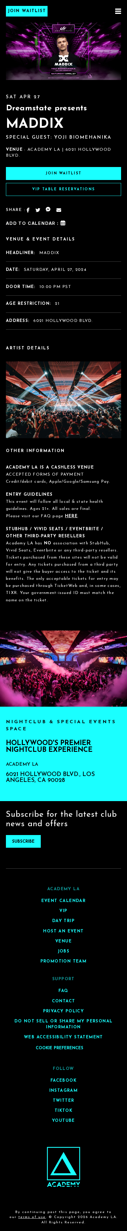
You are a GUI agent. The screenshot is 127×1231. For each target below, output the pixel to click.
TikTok (63, 1111)
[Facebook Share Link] (28, 210)
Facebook (63, 1080)
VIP (63, 911)
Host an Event (63, 931)
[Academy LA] (63, 1167)
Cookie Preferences (59, 1048)
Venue (63, 941)
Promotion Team (63, 961)
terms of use (32, 1217)
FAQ (63, 991)
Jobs (64, 951)
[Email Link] (59, 210)
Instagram (63, 1090)
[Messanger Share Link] (48, 210)
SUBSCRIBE (23, 841)
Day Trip (63, 921)
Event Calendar (63, 901)
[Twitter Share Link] (38, 210)
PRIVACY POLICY (63, 1011)
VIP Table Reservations (63, 189)
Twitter (63, 1101)
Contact (63, 1001)
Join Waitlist (27, 11)
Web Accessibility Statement (63, 1037)
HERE (71, 516)
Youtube (63, 1121)
